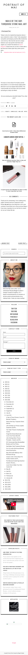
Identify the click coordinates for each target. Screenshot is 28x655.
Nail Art (21, 111)
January (8, 478)
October (8, 406)
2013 (6, 482)
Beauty (8, 111)
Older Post (22, 243)
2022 (6, 384)
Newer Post (6, 243)
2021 (6, 386)
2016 (6, 397)
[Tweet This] (6, 106)
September (9, 408)
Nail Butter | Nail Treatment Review (15, 446)
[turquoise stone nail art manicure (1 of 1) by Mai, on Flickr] (14, 65)
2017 (6, 395)
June (7, 415)
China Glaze (14, 111)
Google (14, 642)
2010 (6, 489)
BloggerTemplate (21, 653)
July (7, 413)
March (8, 473)
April (7, 471)
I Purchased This (5, 31)
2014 (6, 480)
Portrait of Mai (14, 6)
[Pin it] (15, 106)
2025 (6, 382)
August (8, 410)
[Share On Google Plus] (12, 106)
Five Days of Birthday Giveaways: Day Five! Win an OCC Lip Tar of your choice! (13, 568)
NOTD (25, 111)
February (8, 475)
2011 (6, 486)
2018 (6, 393)
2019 (6, 391)
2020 (6, 388)
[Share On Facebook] (9, 106)
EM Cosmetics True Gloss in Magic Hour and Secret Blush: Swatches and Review (14, 521)
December (9, 402)
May (7, 469)
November (9, 404)
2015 (6, 399)
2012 (6, 484)
